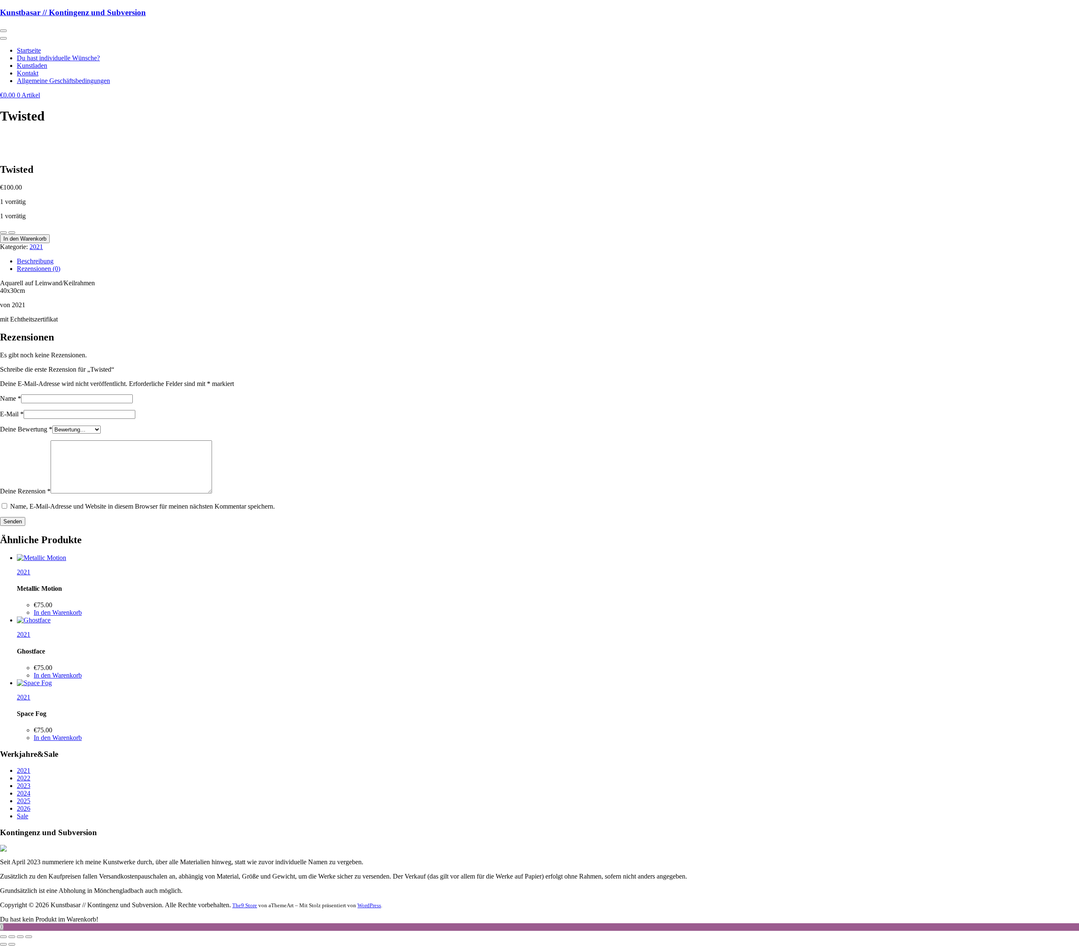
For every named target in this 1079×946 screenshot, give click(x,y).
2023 (23, 785)
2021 (36, 246)
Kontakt (27, 73)
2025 (23, 800)
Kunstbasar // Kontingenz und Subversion (73, 12)
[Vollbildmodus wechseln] (11, 936)
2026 (23, 808)
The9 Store (244, 905)
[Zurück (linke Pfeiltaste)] (3, 944)
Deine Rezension (25, 491)
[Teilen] (20, 936)
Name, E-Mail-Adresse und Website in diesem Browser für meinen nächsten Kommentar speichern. (142, 506)
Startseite (29, 50)
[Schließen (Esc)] (28, 936)
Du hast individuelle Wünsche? (58, 58)
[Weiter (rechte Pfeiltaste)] (11, 944)
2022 (23, 778)
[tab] (548, 261)
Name (10, 398)
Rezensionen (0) (38, 268)
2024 (23, 793)
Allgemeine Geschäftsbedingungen (63, 80)
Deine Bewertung (26, 429)
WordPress (369, 905)
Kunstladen (32, 65)
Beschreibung (35, 261)
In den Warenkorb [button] (58, 612)
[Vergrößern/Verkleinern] (3, 936)
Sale (22, 816)
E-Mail (12, 414)
